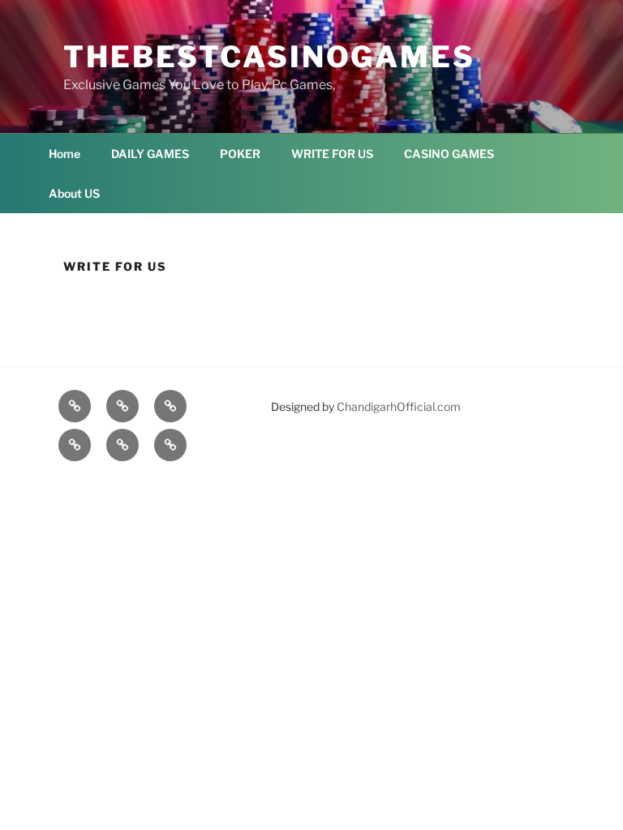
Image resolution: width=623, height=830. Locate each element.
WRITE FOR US (332, 153)
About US (74, 193)
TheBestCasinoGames (269, 57)
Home (64, 153)
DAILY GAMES (150, 153)
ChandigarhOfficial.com (399, 406)
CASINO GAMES (449, 153)
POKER (240, 153)
